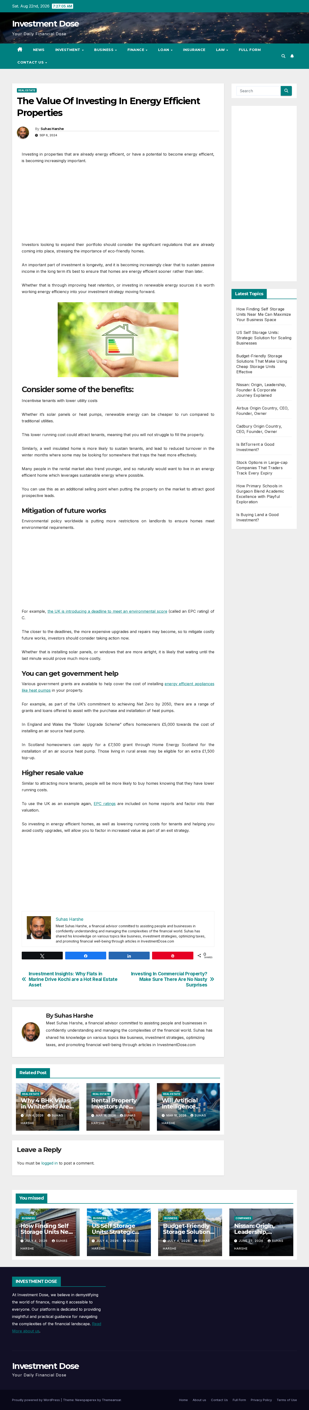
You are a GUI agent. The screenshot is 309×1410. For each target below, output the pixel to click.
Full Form (250, 50)
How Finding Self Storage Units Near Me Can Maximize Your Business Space (263, 314)
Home (183, 1400)
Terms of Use (287, 1400)
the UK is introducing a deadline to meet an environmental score (107, 611)
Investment (68, 50)
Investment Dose (45, 24)
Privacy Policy (261, 1400)
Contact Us (31, 62)
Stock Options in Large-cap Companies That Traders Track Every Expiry (262, 467)
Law (221, 50)
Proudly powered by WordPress (36, 1400)
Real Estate (26, 90)
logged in (49, 1163)
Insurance (194, 50)
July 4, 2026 (37, 1241)
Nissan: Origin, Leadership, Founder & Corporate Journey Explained (261, 390)
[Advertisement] (118, 205)
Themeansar (111, 1400)
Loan (164, 50)
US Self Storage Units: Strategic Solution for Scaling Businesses (264, 337)
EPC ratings (104, 803)
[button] (283, 56)
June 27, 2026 (251, 1241)
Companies (243, 1218)
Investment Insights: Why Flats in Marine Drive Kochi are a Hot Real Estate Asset (73, 979)
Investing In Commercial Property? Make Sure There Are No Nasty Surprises (169, 979)
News (39, 50)
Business (104, 50)
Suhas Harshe (52, 129)
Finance (136, 50)
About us (199, 1400)
